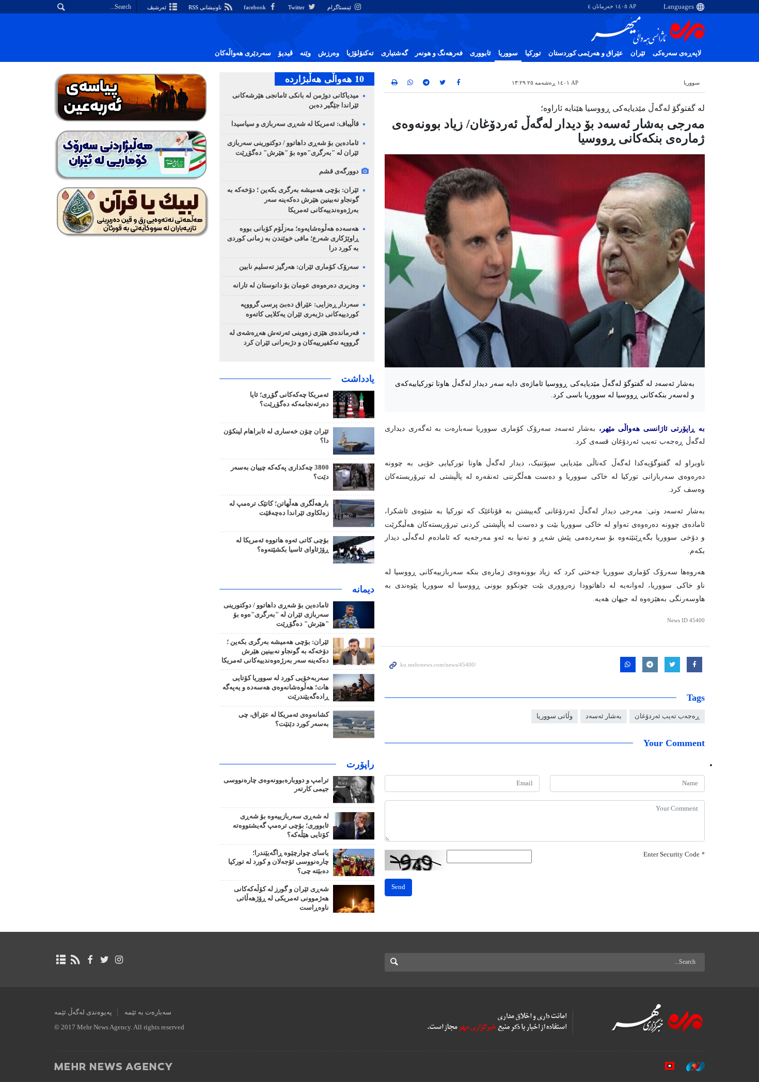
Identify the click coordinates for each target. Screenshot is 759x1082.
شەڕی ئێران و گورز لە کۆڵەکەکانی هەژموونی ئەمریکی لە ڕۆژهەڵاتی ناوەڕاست (281, 898)
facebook (255, 7)
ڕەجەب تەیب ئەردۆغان (667, 716)
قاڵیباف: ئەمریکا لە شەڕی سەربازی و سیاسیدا (295, 123)
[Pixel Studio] (664, 1066)
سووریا (508, 53)
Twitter (297, 7)
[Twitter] (104, 960)
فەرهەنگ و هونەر (439, 53)
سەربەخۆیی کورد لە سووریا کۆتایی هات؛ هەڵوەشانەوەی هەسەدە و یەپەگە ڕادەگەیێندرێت (276, 687)
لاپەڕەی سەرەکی (677, 53)
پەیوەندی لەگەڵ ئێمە (83, 1012)
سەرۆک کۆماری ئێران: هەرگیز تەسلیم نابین (299, 266)
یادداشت (357, 379)
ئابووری (480, 53)
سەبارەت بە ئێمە (147, 1012)
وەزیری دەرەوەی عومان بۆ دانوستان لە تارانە (296, 285)
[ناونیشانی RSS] (75, 960)
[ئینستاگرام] (119, 960)
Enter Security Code (674, 854)
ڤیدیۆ (285, 53)
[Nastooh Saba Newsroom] (690, 1066)
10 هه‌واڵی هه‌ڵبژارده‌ (324, 79)
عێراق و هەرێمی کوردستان (585, 53)
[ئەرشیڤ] (60, 960)
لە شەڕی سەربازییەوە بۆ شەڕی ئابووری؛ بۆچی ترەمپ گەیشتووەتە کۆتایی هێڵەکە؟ (281, 825)
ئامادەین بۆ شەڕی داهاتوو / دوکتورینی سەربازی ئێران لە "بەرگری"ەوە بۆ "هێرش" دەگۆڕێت (276, 614)
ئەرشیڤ (157, 7)
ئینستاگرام (340, 7)
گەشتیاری (394, 53)
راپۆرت (360, 764)
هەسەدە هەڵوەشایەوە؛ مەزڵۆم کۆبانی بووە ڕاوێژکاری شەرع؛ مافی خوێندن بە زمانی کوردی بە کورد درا (293, 238)
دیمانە (363, 589)
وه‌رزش (328, 53)
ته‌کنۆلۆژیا (360, 53)
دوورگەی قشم (339, 171)
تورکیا (533, 53)
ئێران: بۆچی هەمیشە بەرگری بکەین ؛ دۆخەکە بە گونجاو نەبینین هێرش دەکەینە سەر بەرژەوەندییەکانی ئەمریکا (293, 199)
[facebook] (89, 960)
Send (398, 887)
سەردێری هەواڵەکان (243, 53)
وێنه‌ (305, 53)
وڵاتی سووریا (554, 716)
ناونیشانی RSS (205, 7)
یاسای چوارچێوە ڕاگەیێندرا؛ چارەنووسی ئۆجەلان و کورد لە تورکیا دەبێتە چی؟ (278, 862)
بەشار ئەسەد (604, 716)
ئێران (637, 53)
